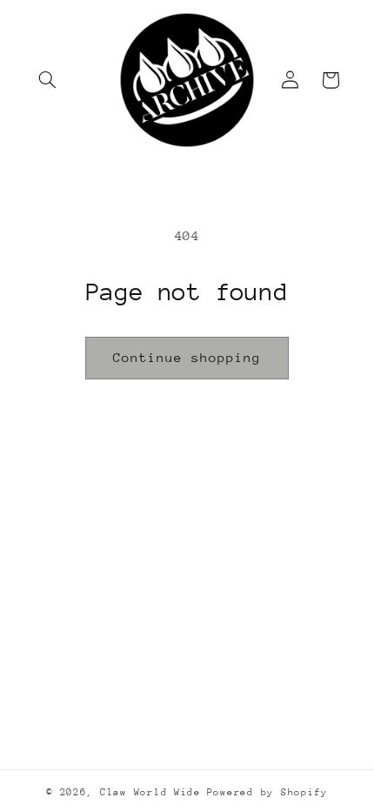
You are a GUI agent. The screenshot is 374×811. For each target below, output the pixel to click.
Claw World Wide (150, 792)
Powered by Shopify (267, 792)
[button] (48, 80)
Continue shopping (187, 357)
